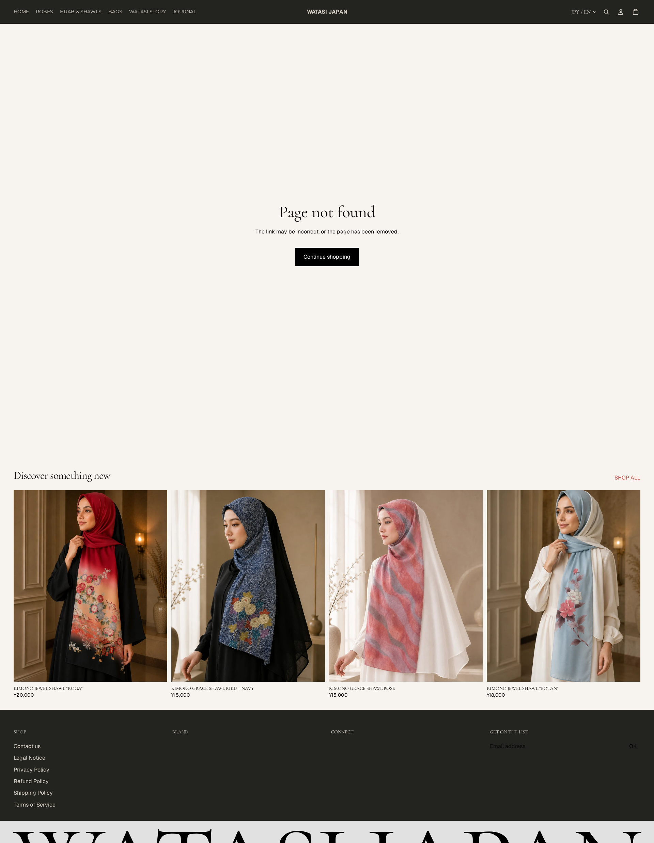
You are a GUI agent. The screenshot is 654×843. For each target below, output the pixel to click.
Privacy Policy (31, 769)
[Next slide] (157, 586)
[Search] (606, 11)
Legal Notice (29, 757)
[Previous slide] (24, 586)
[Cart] (635, 11)
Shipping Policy (33, 793)
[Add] (157, 671)
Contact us (27, 746)
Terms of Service (35, 804)
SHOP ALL (627, 477)
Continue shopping (327, 256)
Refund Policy (31, 781)
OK (633, 746)
